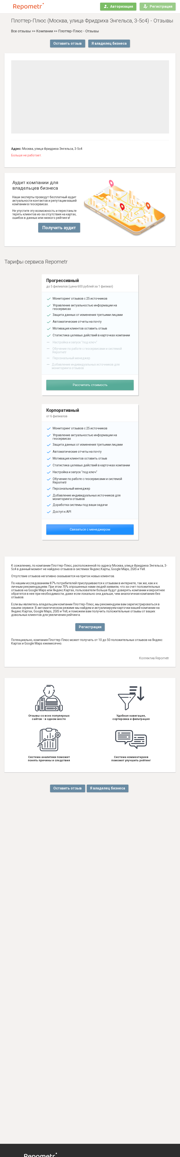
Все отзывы (21, 31)
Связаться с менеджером (90, 529)
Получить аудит (59, 227)
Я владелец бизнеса (109, 43)
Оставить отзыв (67, 43)
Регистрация (161, 6)
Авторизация (121, 6)
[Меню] (7, 6)
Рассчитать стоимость (90, 385)
